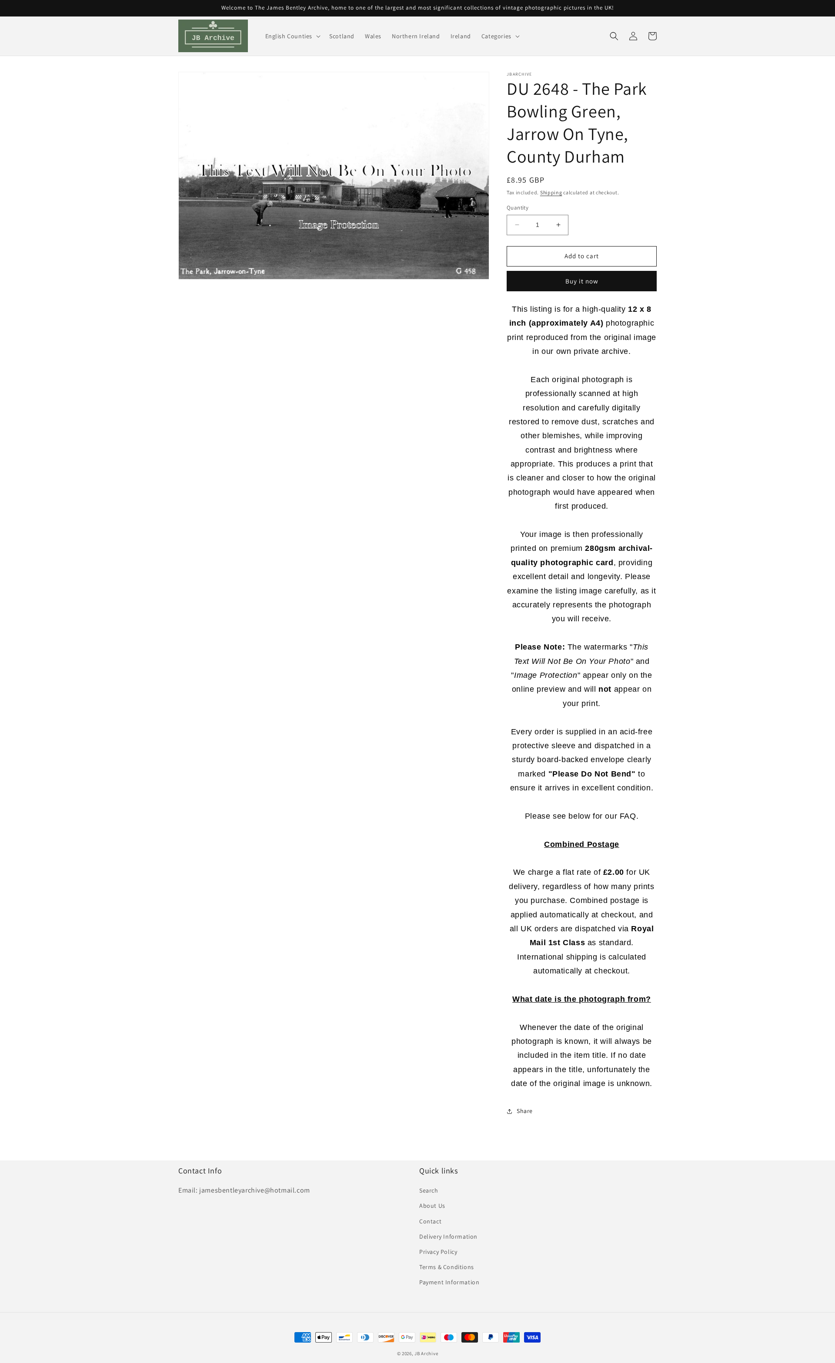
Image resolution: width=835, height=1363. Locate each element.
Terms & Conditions (446, 1267)
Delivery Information (448, 1236)
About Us (432, 1206)
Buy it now (581, 281)
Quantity (517, 207)
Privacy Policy (438, 1252)
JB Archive (426, 1353)
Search (428, 1190)
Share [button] (525, 1111)
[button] (292, 36)
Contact (430, 1221)
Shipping (551, 192)
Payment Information (449, 1282)
